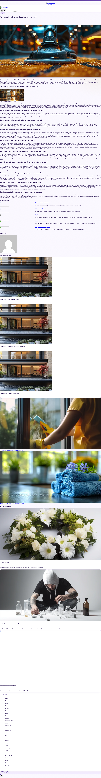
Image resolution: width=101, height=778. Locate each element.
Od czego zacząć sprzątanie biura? (42, 208)
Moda (6, 723)
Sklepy (6, 743)
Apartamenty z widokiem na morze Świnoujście (12, 346)
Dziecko (7, 705)
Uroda (6, 757)
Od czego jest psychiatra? (40, 221)
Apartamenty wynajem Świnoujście (9, 393)
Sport (6, 745)
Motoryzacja (8, 725)
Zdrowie (7, 765)
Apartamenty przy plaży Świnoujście (9, 299)
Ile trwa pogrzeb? (4, 562)
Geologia (7, 710)
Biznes (6, 698)
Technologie (8, 747)
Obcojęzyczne (8, 730)
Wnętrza (7, 762)
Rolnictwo (7, 740)
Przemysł (7, 738)
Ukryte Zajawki (8, 755)
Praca (6, 733)
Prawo (6, 735)
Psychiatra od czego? (40, 214)
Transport (7, 750)
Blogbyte (8, 772)
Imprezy (7, 715)
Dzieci (6, 703)
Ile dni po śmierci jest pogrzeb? (8, 685)
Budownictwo (8, 700)
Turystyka (7, 752)
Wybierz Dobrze (50, 4)
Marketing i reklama (9, 720)
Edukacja (7, 708)
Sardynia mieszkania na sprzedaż (42, 227)
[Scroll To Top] (0, 774)
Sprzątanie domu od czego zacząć (42, 202)
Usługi (3, 13)
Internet (7, 718)
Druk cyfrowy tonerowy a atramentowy (10, 624)
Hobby (6, 713)
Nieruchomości (8, 728)
